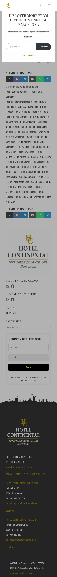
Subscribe (44, 46)
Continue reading (28, 55)
